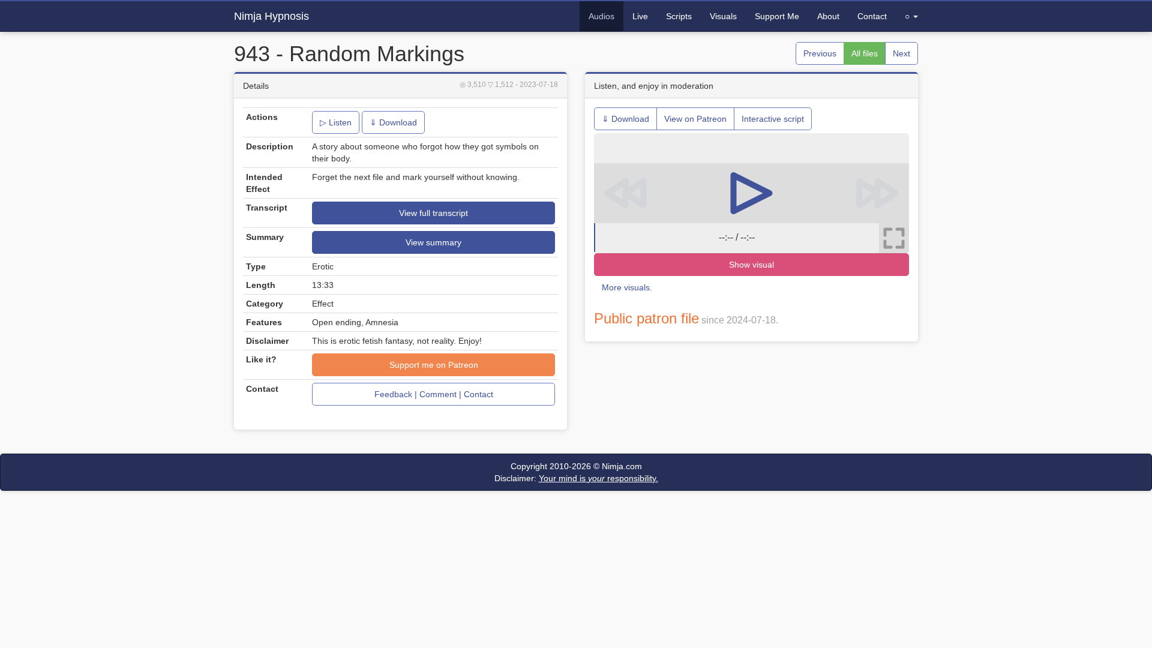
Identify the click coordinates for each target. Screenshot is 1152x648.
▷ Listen (336, 122)
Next (901, 53)
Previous (819, 53)
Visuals (723, 16)
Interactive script (773, 119)
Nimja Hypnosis (271, 16)
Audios (601, 16)
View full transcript (433, 213)
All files (864, 53)
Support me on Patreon (433, 365)
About (828, 16)
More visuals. (627, 287)
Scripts (679, 16)
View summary (433, 242)
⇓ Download (393, 122)
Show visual (751, 264)
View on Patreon (695, 119)
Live (640, 16)
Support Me (777, 16)
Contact (872, 16)
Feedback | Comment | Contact (433, 394)
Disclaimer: (576, 478)
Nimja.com (622, 466)
